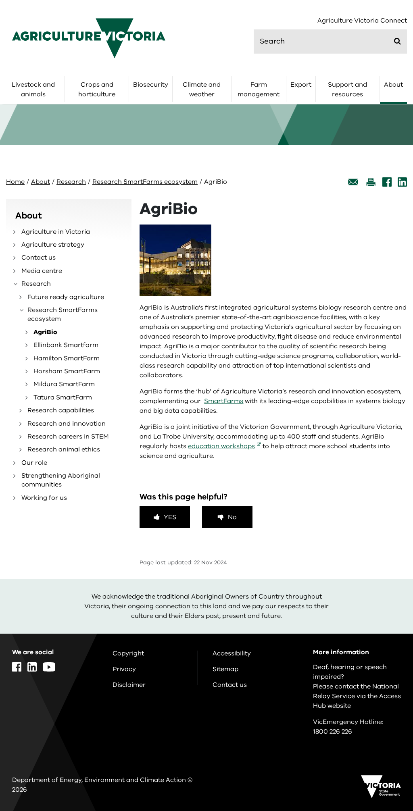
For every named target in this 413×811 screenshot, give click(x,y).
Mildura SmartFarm (64, 384)
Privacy (124, 669)
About (393, 84)
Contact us (38, 257)
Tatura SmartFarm (62, 397)
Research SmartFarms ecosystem (145, 181)
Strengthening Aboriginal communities (60, 480)
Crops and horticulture (96, 89)
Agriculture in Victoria (55, 231)
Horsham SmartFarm (66, 371)
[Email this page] (353, 182)
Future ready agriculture (65, 297)
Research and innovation (66, 423)
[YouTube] (49, 667)
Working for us (44, 497)
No (232, 517)
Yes (170, 517)
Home (15, 181)
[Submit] (397, 41)
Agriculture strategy (52, 244)
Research (71, 181)
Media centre (41, 270)
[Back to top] (384, 717)
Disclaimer (129, 684)
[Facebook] (387, 182)
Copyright (128, 653)
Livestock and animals (33, 89)
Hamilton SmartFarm (66, 358)
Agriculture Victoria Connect (362, 20)
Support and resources (347, 89)
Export (300, 84)
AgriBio (45, 332)
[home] (88, 37)
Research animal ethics (63, 449)
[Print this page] (370, 182)
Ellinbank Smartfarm (65, 345)
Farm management (259, 89)
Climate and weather (202, 89)
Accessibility (232, 653)
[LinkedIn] (402, 182)
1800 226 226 (332, 731)
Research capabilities (60, 410)
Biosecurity (150, 84)
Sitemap (225, 669)
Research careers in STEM (68, 436)
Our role (34, 462)
